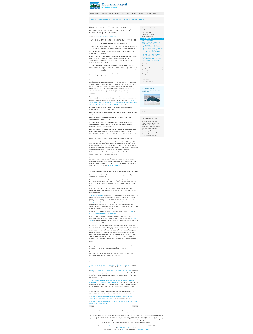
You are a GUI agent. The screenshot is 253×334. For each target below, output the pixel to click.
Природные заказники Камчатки (153, 48)
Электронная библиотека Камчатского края (149, 129)
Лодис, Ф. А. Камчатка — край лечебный (102, 270)
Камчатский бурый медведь (150, 60)
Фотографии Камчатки (148, 74)
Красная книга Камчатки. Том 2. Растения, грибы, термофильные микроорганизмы (152, 56)
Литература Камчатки (148, 70)
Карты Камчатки (147, 64)
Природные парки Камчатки (151, 47)
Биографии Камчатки (148, 34)
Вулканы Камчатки (147, 40)
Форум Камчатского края (149, 121)
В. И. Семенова (93, 213)
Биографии (104, 13)
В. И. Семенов (127, 270)
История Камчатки (147, 36)
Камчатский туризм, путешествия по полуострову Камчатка (152, 134)
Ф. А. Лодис (130, 211)
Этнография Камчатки (148, 68)
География (117, 13)
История (111, 13)
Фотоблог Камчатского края (150, 132)
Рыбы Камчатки (146, 62)
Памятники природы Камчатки (152, 50)
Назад (92, 306)
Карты (122, 13)
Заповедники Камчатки (150, 45)
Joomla (124, 329)
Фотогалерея (148, 13)
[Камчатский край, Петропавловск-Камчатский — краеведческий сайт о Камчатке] (109, 5)
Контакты (145, 78)
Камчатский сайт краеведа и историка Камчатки (150, 123)
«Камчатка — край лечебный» (107, 213)
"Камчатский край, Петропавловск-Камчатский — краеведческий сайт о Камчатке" (124, 326)
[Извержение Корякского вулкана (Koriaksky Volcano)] (152, 99)
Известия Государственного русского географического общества (110, 265)
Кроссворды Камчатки (148, 72)
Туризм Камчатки (147, 66)
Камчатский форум (147, 81)
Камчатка (93, 19)
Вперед (134, 306)
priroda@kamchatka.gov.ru (115, 165)
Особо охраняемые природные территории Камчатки (128, 19)
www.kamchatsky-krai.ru (95, 13)
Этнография (134, 13)
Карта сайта (145, 80)
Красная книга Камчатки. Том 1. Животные (151, 52)
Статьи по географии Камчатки (151, 58)
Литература (140, 13)
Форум (154, 13)
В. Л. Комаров (93, 267)
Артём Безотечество (143, 329)
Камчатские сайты (147, 76)
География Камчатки (104, 19)
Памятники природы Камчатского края (105, 36)
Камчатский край (147, 32)
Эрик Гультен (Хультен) (96, 195)
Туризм (127, 13)
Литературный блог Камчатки (151, 126)
